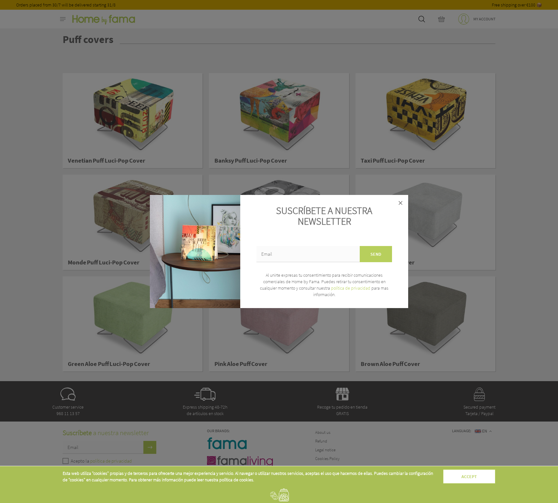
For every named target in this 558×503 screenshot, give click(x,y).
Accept (469, 476)
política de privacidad (351, 288)
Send (375, 254)
